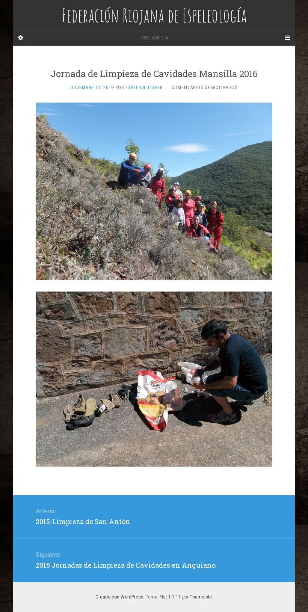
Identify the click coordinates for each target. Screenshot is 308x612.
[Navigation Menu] (287, 37)
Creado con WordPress (119, 597)
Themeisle (201, 597)
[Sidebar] (20, 37)
